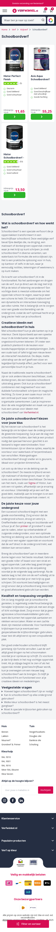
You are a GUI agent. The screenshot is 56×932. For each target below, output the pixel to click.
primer (24, 526)
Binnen (4, 731)
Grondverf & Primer (10, 744)
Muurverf (5, 740)
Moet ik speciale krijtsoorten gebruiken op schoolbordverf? (26, 711)
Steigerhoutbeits (37, 731)
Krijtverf (24, 29)
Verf (14, 29)
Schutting (33, 744)
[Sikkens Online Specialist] (34, 862)
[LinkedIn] (21, 800)
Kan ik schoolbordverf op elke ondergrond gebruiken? (26, 696)
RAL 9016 (6, 765)
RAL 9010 (6, 757)
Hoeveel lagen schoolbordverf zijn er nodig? (28, 691)
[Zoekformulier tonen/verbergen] (43, 19)
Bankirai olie (35, 740)
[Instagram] (4, 800)
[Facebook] (13, 800)
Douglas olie (35, 736)
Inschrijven (45, 790)
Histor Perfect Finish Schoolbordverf (13, 78)
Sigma (32, 483)
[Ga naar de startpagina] (25, 11)
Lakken (4, 736)
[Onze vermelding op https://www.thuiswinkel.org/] (22, 863)
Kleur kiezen (7, 773)
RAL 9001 (6, 761)
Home (4, 29)
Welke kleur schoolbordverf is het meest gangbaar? (25, 704)
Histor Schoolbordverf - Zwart (14, 156)
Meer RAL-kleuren (10, 769)
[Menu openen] (3, 10)
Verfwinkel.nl (31, 412)
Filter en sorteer (31, 924)
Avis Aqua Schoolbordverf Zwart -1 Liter (40, 78)
